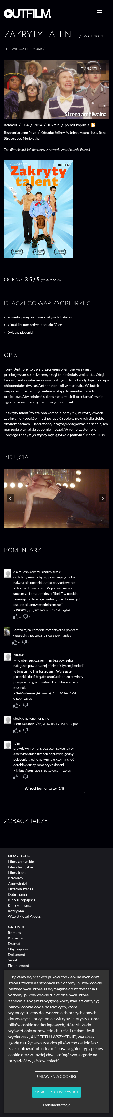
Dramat (14, 943)
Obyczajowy (18, 949)
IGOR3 (21, 610)
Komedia (15, 938)
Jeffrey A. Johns (66, 132)
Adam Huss (88, 132)
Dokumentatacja (56, 1105)
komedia (10, 125)
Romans (14, 932)
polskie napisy (75, 125)
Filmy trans (17, 872)
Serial (12, 960)
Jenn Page (28, 132)
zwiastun (91, 68)
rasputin (21, 635)
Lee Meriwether (29, 138)
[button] (38, 256)
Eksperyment (18, 965)
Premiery (15, 878)
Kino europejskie (21, 900)
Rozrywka (16, 911)
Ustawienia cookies (56, 1076)
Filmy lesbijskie (20, 867)
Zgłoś (66, 610)
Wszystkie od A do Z (24, 916)
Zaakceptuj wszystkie (56, 1092)
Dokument (16, 954)
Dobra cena (17, 894)
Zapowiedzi (17, 883)
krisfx (20, 770)
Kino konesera (19, 905)
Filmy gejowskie (21, 861)
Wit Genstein (25, 724)
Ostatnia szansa (20, 889)
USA (25, 125)
